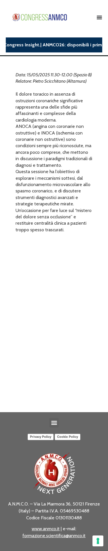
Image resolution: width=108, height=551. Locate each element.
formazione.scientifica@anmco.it (54, 535)
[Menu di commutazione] (99, 17)
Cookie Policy (67, 437)
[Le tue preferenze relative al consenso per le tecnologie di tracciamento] (97, 540)
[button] (54, 422)
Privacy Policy (40, 437)
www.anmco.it (46, 528)
